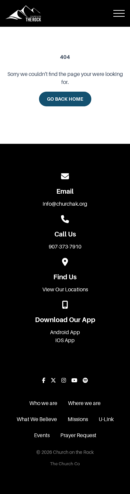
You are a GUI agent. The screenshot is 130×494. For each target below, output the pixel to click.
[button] (119, 13)
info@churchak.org (65, 204)
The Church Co (65, 464)
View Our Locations (65, 290)
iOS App (65, 340)
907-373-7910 (65, 247)
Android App (65, 332)
